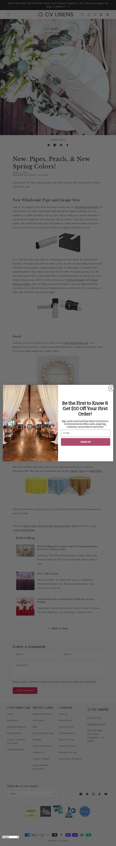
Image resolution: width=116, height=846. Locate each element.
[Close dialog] (110, 387)
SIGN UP (85, 442)
